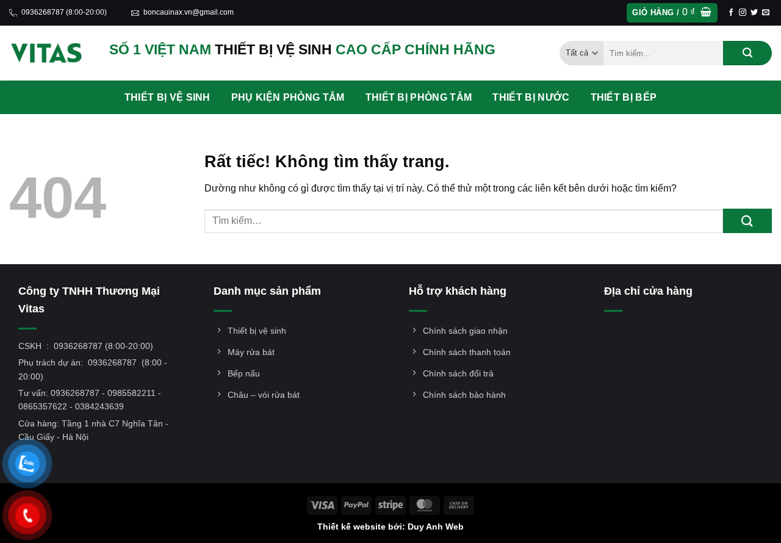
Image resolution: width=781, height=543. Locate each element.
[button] (672, 13)
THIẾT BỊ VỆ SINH (167, 97)
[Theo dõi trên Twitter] (754, 13)
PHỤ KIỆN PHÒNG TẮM (288, 97)
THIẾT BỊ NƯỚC (530, 97)
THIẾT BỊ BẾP (624, 97)
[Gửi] (747, 53)
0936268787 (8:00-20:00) (64, 12)
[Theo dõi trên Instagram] (742, 13)
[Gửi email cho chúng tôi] (765, 13)
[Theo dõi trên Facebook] (731, 13)
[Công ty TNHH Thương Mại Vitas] (50, 53)
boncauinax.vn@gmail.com (188, 12)
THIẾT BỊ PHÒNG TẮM (418, 97)
